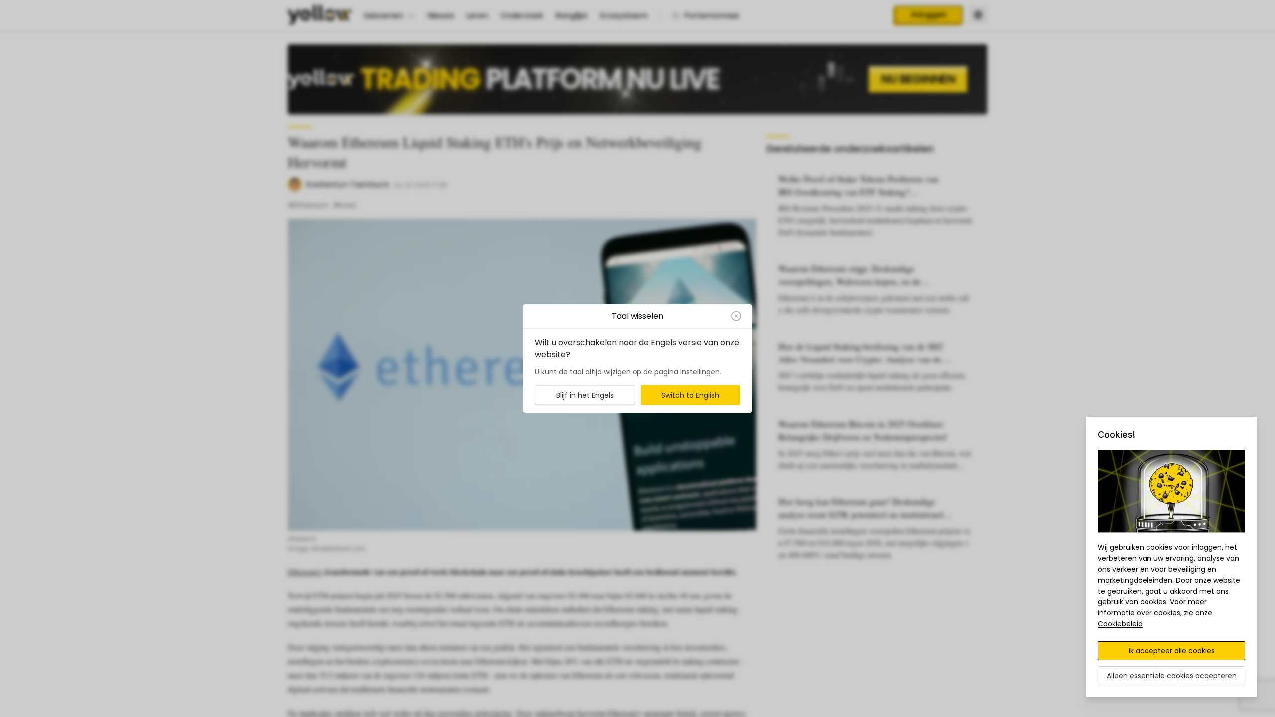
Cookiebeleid (1120, 624)
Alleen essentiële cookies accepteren (1172, 676)
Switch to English (690, 395)
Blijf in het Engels (585, 395)
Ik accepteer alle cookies (1172, 651)
